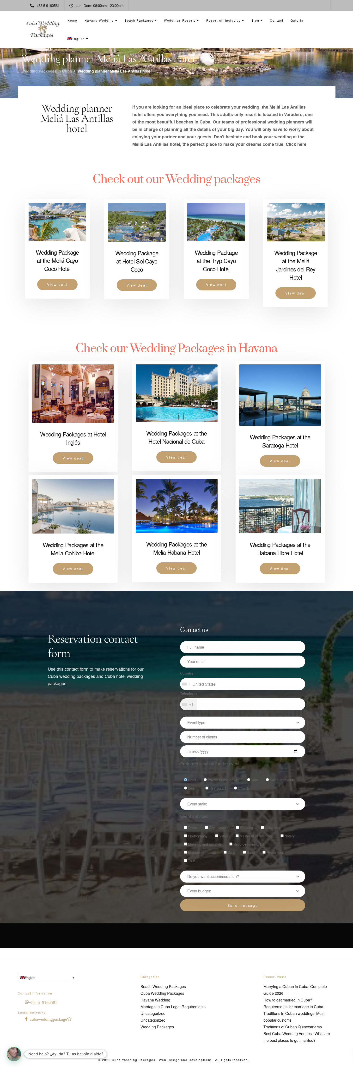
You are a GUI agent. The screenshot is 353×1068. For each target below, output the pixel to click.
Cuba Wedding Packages (162, 993)
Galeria (297, 20)
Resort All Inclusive (223, 20)
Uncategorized (152, 1013)
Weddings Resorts (180, 20)
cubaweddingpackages (50, 1019)
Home (72, 20)
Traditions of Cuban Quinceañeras (292, 1027)
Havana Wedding (99, 20)
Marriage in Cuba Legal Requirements (173, 1006)
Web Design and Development (186, 1060)
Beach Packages (139, 20)
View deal (57, 284)
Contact (276, 20)
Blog (255, 20)
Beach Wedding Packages (163, 986)
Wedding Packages (157, 1027)
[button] (14, 1054)
